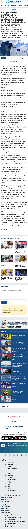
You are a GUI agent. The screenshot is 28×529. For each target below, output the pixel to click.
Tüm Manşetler (11, 523)
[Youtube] (19, 417)
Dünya (9, 472)
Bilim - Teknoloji (12, 468)
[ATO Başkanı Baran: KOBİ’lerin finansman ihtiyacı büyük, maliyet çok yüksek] (21, 244)
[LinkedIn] (16, 417)
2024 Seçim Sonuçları (13, 495)
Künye (8, 420)
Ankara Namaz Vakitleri (14, 517)
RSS (4, 445)
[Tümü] (26, 406)
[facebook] (5, 455)
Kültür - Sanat (11, 479)
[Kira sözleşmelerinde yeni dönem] (7, 244)
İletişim (14, 421)
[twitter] (9, 455)
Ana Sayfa (8, 459)
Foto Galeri (8, 497)
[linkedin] (25, 455)
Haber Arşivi (23, 420)
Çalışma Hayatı (11, 490)
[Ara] (25, 2)
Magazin (10, 481)
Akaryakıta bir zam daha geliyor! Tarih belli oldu (7, 264)
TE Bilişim (17, 451)
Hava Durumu (11, 516)
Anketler (7, 506)
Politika (20, 5)
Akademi (10, 464)
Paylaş (4, 58)
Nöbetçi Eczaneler (12, 514)
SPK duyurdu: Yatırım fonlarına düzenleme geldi (6, 278)
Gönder (4, 302)
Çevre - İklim (11, 470)
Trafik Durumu (11, 519)
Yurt (8, 494)
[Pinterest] (11, 417)
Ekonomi (14, 9)
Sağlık (9, 484)
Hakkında (4, 420)
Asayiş (9, 466)
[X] (9, 417)
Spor (8, 486)
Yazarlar (7, 501)
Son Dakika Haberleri (13, 525)
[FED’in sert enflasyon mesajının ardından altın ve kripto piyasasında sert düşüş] (21, 258)
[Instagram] (14, 417)
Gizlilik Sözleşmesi (15, 420)
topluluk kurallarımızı (14, 307)
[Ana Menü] (1, 1)
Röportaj (7, 503)
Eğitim (9, 473)
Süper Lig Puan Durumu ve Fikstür (16, 521)
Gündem (13, 5)
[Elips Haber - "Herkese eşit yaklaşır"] (13, 2)
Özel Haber (6, 5)
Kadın (9, 492)
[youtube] (17, 455)
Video (6, 499)
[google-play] (20, 438)
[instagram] (13, 455)
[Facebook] (6, 417)
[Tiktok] (22, 417)
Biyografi (7, 505)
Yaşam (9, 488)
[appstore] (7, 438)
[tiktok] (21, 455)
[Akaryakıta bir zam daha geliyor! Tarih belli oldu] (7, 258)
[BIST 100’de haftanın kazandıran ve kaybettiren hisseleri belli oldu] (21, 272)
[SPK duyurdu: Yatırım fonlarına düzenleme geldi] (7, 272)
